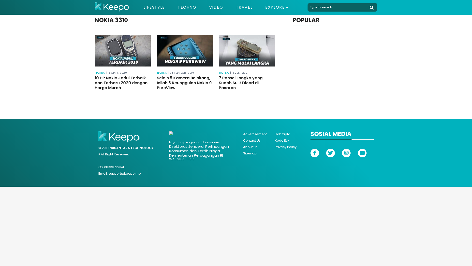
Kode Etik (282, 140)
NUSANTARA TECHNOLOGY (131, 148)
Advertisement (255, 134)
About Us (250, 147)
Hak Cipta (282, 134)
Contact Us (252, 140)
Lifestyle (154, 7)
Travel (244, 7)
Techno (187, 7)
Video (216, 7)
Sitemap (250, 153)
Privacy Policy (285, 147)
